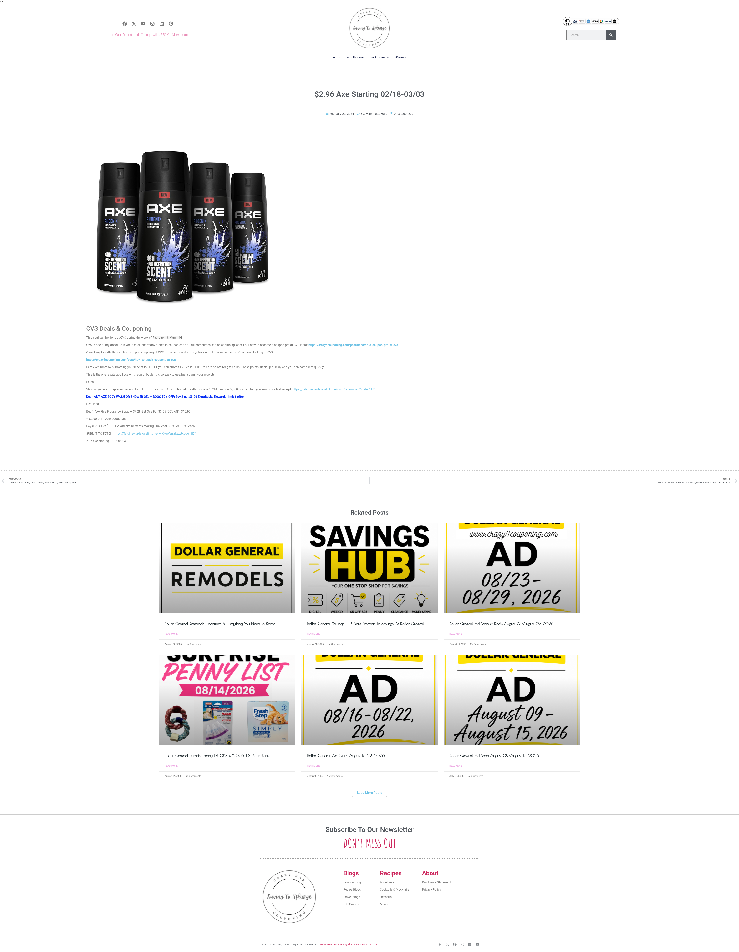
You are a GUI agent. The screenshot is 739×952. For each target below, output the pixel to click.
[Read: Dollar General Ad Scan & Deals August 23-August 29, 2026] (512, 568)
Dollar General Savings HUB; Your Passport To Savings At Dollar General (365, 623)
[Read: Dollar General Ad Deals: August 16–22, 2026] (369, 700)
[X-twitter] (134, 23)
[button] (369, 793)
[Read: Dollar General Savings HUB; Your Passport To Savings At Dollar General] (369, 568)
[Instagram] (152, 23)
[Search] (611, 35)
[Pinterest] (171, 23)
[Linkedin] (161, 23)
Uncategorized (403, 114)
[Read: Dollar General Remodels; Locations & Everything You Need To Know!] (227, 568)
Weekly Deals (356, 57)
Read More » (172, 634)
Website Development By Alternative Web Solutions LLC (350, 944)
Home (337, 57)
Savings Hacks (379, 57)
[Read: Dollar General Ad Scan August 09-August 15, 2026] (512, 700)
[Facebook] (124, 23)
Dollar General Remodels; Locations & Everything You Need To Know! (220, 623)
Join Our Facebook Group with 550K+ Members (148, 34)
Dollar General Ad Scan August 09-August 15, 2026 (494, 755)
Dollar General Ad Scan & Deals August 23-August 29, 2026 (501, 623)
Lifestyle (400, 57)
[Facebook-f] (440, 944)
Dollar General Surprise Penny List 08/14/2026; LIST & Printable (217, 755)
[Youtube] (143, 23)
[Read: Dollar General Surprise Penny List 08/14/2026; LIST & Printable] (227, 700)
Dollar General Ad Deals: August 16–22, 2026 (346, 755)
